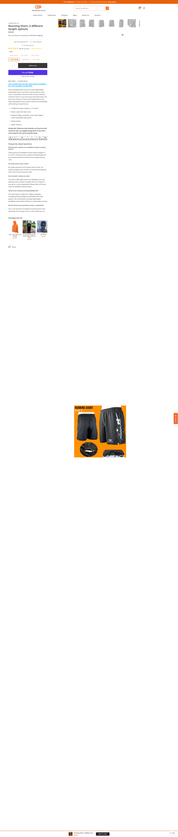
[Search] (107, 8)
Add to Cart (102, 834)
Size (10, 51)
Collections (52, 15)
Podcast (64, 15)
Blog (75, 15)
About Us (85, 15)
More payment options (28, 76)
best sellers (112, 2)
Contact (97, 15)
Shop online (37, 15)
